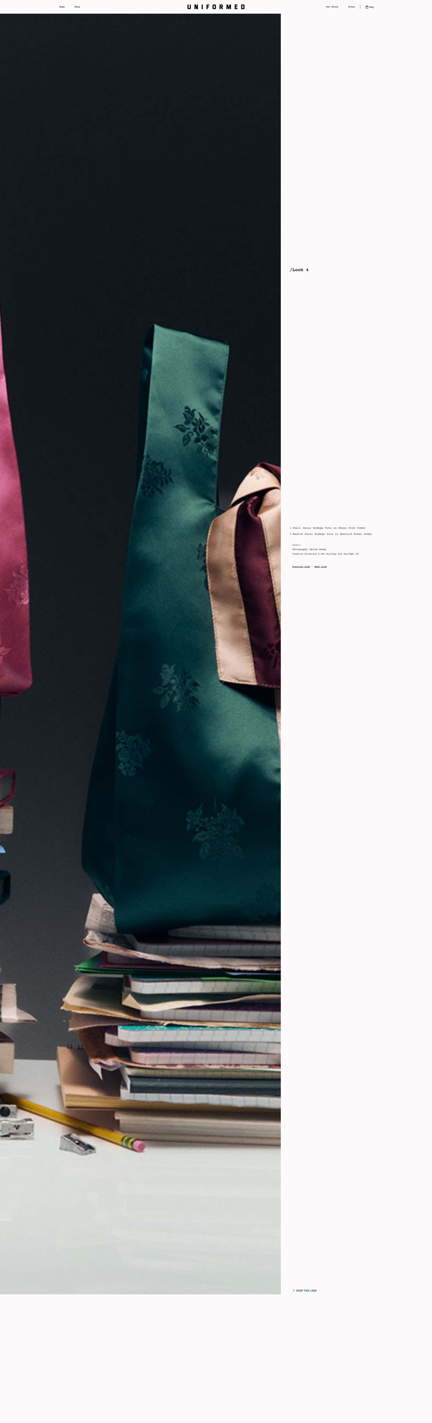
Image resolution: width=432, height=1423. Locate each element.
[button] (216, 7)
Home (62, 6)
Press (351, 6)
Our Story (332, 6)
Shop (77, 6)
